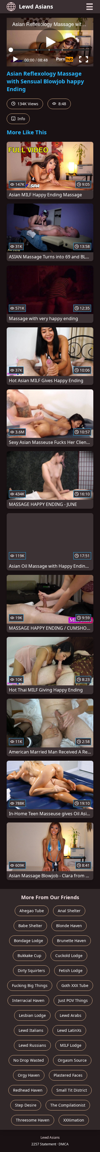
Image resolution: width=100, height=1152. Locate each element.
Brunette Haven (71, 940)
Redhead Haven (27, 1090)
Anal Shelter (69, 910)
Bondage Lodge (28, 940)
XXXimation (73, 1120)
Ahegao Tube (31, 910)
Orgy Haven (29, 1075)
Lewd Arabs (70, 1015)
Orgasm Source (72, 1060)
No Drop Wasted (28, 1060)
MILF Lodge (70, 1045)
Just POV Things (73, 1000)
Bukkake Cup (29, 955)
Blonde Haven (69, 925)
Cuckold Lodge (68, 955)
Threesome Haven (32, 1120)
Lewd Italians (31, 1030)
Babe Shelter (30, 925)
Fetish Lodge (70, 970)
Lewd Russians (32, 1045)
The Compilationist (67, 1105)
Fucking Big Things (30, 985)
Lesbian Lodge (32, 1015)
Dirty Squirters (31, 970)
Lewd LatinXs (69, 1030)
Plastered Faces (68, 1075)
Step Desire (25, 1105)
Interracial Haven (28, 1000)
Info (20, 118)
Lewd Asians (36, 6)
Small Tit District (71, 1090)
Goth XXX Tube (74, 985)
